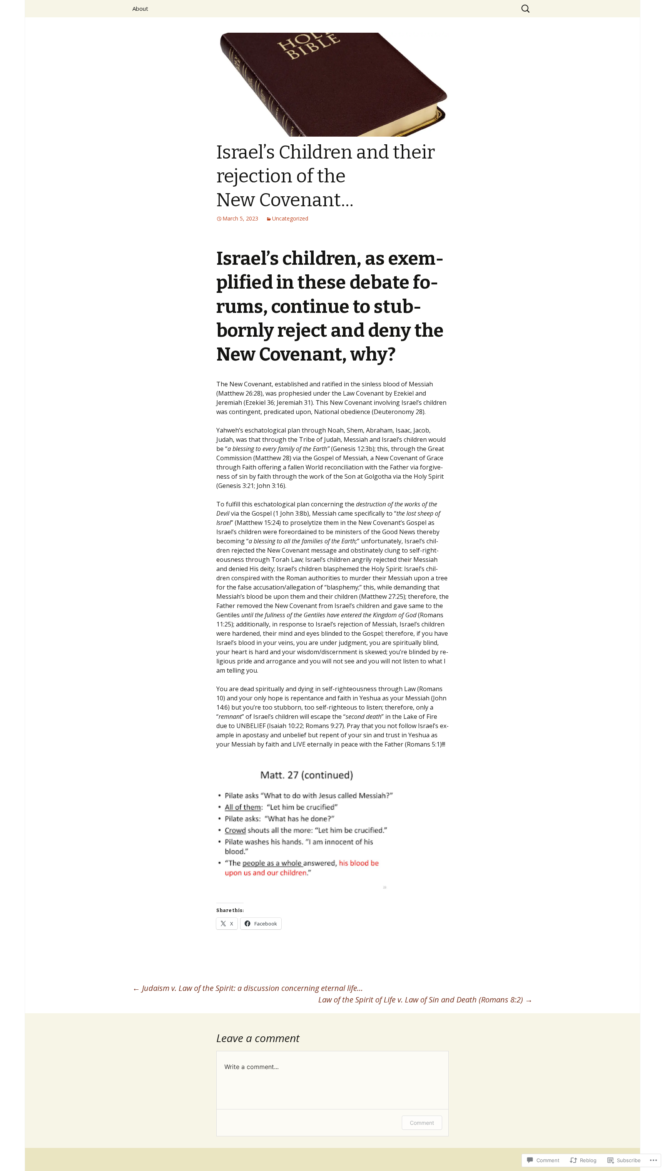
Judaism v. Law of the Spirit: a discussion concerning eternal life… (247, 988)
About (140, 8)
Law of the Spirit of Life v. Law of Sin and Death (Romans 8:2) (425, 999)
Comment (422, 1122)
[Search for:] (526, 9)
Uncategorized (290, 218)
